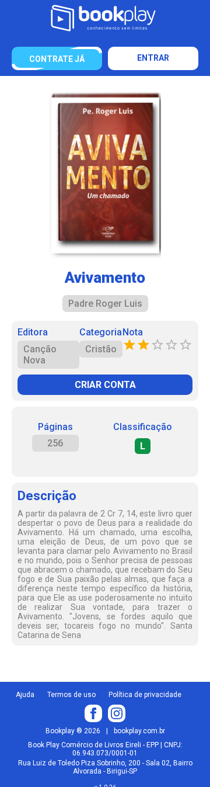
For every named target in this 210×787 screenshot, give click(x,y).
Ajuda (25, 695)
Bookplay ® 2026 (73, 731)
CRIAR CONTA (105, 384)
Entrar (153, 58)
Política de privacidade (144, 695)
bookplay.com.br (139, 731)
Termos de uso (71, 695)
